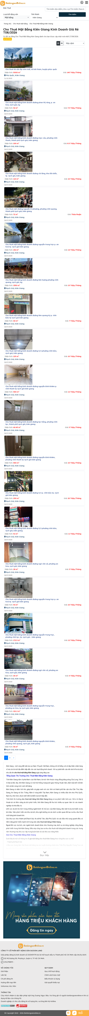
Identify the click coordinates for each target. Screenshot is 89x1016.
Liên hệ (3, 975)
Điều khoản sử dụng (52, 979)
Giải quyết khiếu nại (52, 982)
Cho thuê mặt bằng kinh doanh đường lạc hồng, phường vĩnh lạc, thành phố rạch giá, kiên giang (31, 423)
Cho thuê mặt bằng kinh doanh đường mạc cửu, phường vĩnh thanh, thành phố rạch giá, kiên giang (31, 139)
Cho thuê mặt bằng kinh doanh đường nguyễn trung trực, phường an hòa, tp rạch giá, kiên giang (29, 707)
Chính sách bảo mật (52, 975)
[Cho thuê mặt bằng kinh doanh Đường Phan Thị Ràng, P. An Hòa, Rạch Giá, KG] (18, 91)
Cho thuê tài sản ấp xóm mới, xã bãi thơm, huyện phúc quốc (31, 69)
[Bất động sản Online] (12, 3)
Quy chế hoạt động (51, 971)
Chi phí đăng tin (7, 979)
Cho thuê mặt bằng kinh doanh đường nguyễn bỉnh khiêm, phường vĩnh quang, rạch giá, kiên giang (30, 742)
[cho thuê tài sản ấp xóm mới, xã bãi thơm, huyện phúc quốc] (18, 58)
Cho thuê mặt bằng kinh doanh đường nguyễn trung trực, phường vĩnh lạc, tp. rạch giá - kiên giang (29, 636)
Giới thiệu (8, 39)
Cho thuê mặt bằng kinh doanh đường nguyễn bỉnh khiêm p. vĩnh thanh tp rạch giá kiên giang (31, 387)
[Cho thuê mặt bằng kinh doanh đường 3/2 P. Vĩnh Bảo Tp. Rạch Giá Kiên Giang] (18, 481)
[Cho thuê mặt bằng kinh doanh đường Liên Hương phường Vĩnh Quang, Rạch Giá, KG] (18, 268)
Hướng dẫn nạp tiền (8, 982)
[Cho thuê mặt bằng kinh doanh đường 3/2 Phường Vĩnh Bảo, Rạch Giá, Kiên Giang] (18, 339)
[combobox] (16, 17)
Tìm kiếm (72, 14)
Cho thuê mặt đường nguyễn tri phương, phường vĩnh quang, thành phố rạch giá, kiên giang (31, 210)
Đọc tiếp (44, 855)
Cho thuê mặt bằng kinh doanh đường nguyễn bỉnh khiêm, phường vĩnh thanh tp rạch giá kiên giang (30, 458)
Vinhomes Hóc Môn (8, 986)
